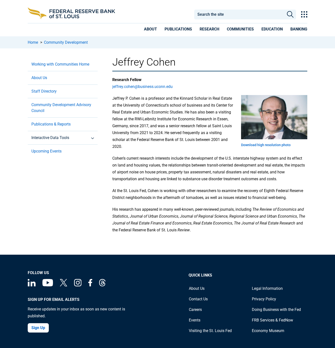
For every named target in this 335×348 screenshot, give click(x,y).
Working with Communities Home (60, 64)
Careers (195, 309)
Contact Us (198, 299)
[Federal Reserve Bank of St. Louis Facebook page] (90, 285)
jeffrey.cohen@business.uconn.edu (142, 86)
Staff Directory (44, 91)
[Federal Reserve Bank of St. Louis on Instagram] (77, 285)
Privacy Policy (264, 299)
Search (290, 14)
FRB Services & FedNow (272, 320)
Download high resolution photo (266, 145)
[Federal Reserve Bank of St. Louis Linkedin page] (32, 285)
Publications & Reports (51, 124)
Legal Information (267, 288)
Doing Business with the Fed (276, 309)
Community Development (66, 42)
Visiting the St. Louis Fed (210, 330)
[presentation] (150, 30)
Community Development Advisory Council (61, 107)
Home (33, 42)
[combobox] (239, 14)
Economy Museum (268, 330)
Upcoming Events (46, 151)
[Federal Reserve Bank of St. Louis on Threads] (102, 285)
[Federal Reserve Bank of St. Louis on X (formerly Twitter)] (63, 285)
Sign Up (38, 327)
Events (194, 320)
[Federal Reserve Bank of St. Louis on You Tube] (47, 285)
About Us (39, 77)
